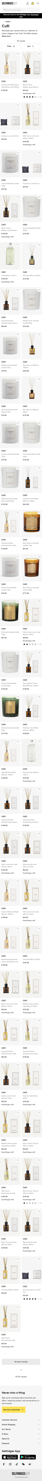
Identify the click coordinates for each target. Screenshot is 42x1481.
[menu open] (37, 3)
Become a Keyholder (12, 1410)
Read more (6, 36)
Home (8, 21)
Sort (29, 46)
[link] (10, 86)
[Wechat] (23, 1465)
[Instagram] (10, 1465)
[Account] (27, 3)
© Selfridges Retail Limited (21, 1477)
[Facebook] (4, 1465)
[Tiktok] (17, 1465)
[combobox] (23, 9)
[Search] (5, 10)
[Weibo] (30, 1465)
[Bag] (32, 3)
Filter (9, 46)
